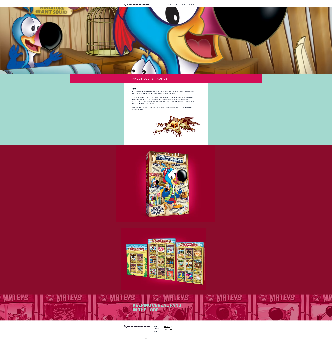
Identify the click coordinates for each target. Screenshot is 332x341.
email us (167, 327)
